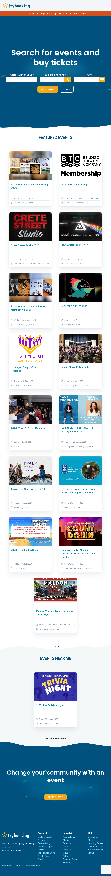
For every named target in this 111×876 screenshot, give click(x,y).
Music (65, 853)
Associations (69, 837)
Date (89, 75)
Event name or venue (22, 75)
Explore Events (45, 837)
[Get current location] (67, 79)
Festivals (67, 849)
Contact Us (93, 837)
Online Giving (44, 843)
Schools (67, 856)
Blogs (90, 840)
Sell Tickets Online (47, 853)
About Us (6, 865)
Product (41, 840)
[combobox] (55, 79)
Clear (66, 89)
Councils (67, 843)
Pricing (41, 849)
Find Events (48, 89)
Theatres (67, 862)
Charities (67, 840)
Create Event (55, 797)
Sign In (41, 859)
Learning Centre (95, 843)
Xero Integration (95, 849)
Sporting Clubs (70, 859)
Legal (17, 865)
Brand (91, 853)
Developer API (95, 846)
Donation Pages (45, 846)
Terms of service (32, 865)
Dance (66, 846)
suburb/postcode (55, 75)
